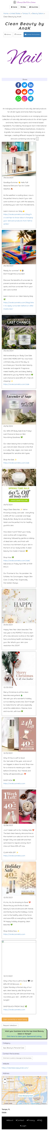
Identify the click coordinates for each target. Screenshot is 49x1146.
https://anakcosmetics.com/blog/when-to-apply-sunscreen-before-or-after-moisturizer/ (18, 305)
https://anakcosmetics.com (14, 783)
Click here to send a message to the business (17, 1058)
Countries (34, 7)
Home (14, 7)
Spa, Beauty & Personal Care (13, 1048)
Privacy (31, 1120)
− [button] (5, 1082)
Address (8, 34)
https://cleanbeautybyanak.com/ (15, 1068)
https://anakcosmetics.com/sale (16, 384)
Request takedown (10, 1025)
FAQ (40, 1120)
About (10, 1120)
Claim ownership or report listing (15, 1019)
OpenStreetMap (35, 1103)
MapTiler (26, 1103)
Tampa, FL (26, 13)
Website (18, 34)
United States (15, 13)
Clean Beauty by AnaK (26, 1096)
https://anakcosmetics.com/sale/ (16, 560)
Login (23, 1126)
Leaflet (20, 1103)
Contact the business (33, 34)
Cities (24, 7)
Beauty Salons (38, 13)
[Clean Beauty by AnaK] (25, 1091)
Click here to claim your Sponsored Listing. (24, 1036)
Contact (20, 1120)
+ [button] (5, 1079)
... (37, 139)
